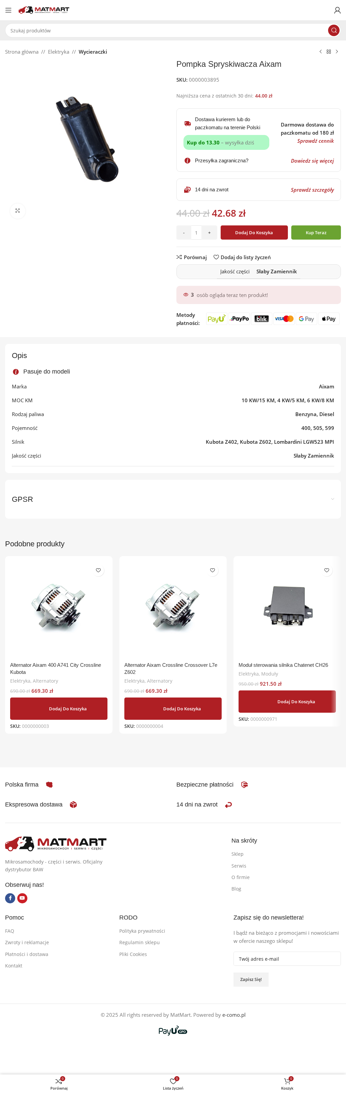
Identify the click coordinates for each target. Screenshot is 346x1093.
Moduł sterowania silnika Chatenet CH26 (283, 665)
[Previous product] (321, 52)
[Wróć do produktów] (329, 52)
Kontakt (13, 965)
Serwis (238, 866)
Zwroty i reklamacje (27, 942)
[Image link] (55, 843)
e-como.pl (234, 1014)
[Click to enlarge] (17, 211)
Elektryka (58, 51)
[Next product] (337, 52)
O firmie (240, 877)
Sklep (237, 854)
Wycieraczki (93, 51)
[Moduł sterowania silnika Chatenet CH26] (287, 609)
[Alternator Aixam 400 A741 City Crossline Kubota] (58, 609)
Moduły (269, 674)
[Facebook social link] (10, 898)
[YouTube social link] (22, 898)
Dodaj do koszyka (254, 232)
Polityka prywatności (142, 931)
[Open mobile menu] (8, 10)
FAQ (9, 931)
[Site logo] (44, 9)
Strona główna (22, 51)
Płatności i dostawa (26, 954)
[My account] (337, 10)
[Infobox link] (212, 785)
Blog (236, 888)
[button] (58, 709)
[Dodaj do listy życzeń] (98, 570)
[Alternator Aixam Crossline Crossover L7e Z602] (173, 609)
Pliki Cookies (133, 954)
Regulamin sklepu (139, 942)
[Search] (334, 30)
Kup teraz (316, 232)
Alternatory (45, 681)
